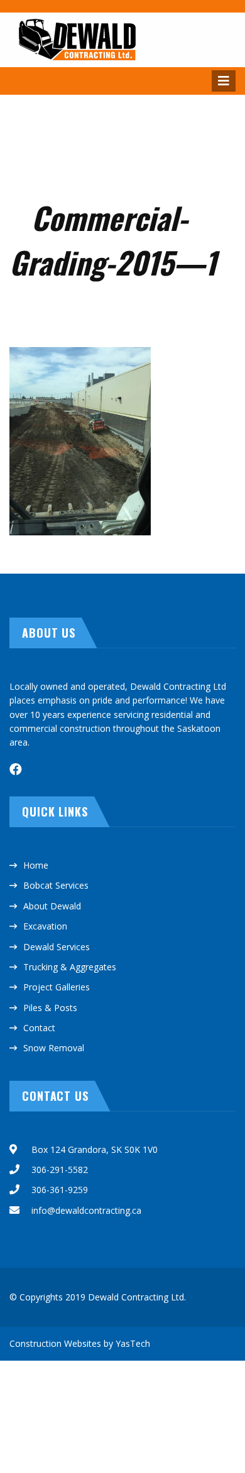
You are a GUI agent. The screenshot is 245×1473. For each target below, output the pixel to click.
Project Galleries (56, 987)
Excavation (45, 926)
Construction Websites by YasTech (79, 1343)
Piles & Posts (50, 1008)
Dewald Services (56, 947)
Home (35, 865)
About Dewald (52, 906)
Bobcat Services (56, 885)
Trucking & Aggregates (69, 967)
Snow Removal (53, 1048)
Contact (39, 1028)
